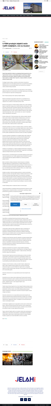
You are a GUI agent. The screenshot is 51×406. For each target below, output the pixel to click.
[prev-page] (3, 367)
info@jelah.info (29, 396)
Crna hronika (7, 360)
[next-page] (5, 367)
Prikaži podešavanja (36, 204)
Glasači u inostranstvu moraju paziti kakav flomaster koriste (43, 67)
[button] (40, 193)
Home (3, 38)
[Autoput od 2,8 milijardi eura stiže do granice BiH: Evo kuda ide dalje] (36, 62)
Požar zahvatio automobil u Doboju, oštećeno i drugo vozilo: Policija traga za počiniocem (7, 363)
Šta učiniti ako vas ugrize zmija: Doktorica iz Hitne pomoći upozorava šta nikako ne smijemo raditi (27, 363)
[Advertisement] (25, 27)
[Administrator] (3, 48)
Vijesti (6, 38)
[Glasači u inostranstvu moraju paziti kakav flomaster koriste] (36, 67)
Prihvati (15, 204)
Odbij (25, 204)
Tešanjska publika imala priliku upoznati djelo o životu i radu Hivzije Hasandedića (17, 363)
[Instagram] (46, 1)
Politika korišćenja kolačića (26, 208)
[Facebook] (44, 1)
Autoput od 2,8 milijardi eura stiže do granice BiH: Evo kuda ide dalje (43, 62)
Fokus (6, 318)
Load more (41, 71)
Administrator (9, 48)
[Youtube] (47, 1)
